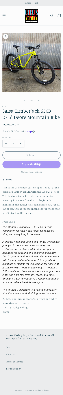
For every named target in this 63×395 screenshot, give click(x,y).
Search (9, 347)
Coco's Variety (24, 390)
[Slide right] (38, 100)
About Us (11, 354)
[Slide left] (24, 100)
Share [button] (9, 179)
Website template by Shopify (39, 390)
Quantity (6, 137)
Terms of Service (14, 361)
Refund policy (13, 368)
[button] (3, 15)
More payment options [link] (31, 172)
